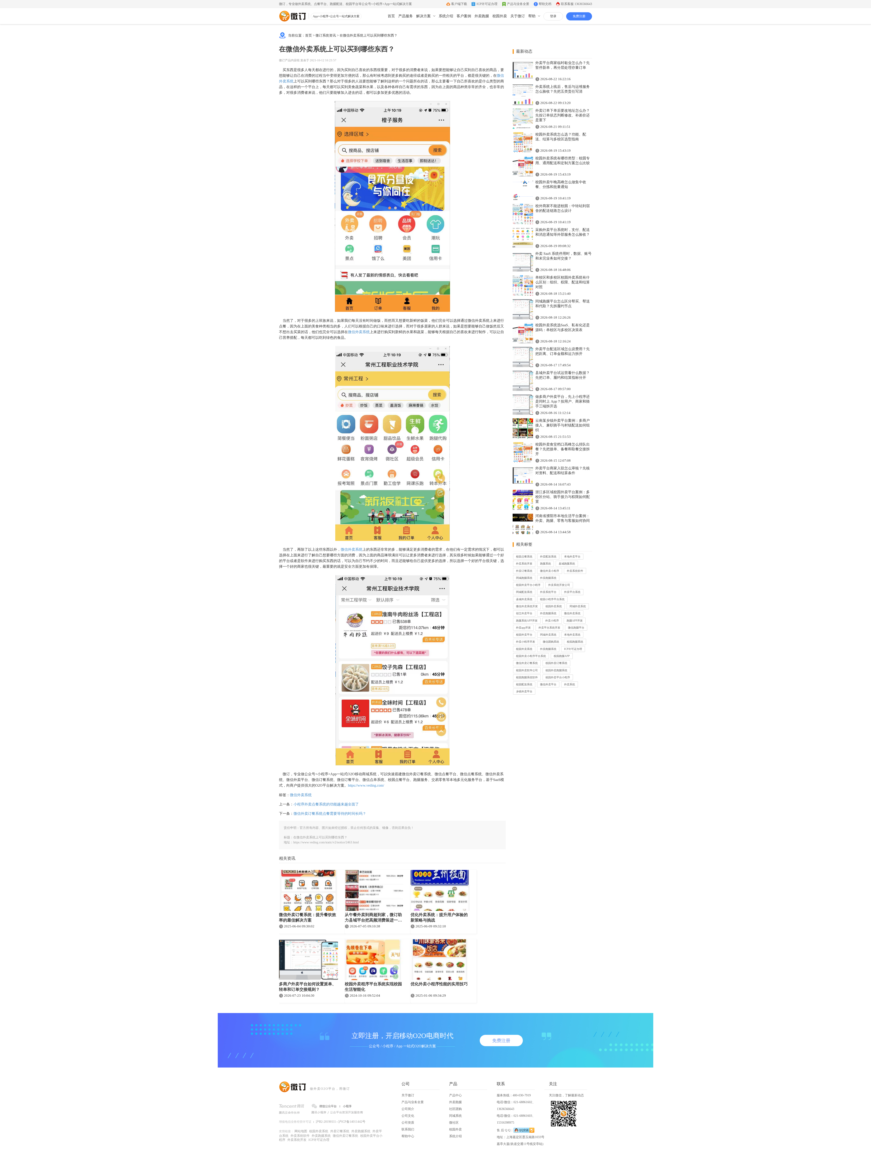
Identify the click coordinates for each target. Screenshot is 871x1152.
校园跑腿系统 (575, 641)
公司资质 (407, 1122)
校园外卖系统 (554, 606)
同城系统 (455, 1115)
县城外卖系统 (524, 599)
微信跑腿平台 (576, 627)
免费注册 (579, 16)
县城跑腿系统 (567, 563)
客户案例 (464, 16)
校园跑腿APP (562, 656)
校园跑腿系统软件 (527, 677)
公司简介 (407, 1109)
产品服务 (405, 16)
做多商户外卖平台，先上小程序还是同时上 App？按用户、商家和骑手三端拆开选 (562, 401)
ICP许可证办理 (487, 4)
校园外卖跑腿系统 (556, 670)
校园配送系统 (524, 684)
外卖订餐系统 (524, 570)
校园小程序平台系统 (552, 599)
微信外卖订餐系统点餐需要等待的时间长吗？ (330, 813)
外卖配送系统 (548, 556)
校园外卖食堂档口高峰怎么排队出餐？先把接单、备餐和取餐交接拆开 (562, 449)
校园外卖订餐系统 (556, 663)
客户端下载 (459, 4)
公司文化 (407, 1115)
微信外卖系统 (359, 332)
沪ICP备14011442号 (351, 1121)
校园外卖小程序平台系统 (531, 656)
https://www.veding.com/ (366, 785)
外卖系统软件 (575, 570)
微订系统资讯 (326, 35)
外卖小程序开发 (525, 641)
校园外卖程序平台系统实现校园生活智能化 (373, 987)
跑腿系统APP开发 (527, 620)
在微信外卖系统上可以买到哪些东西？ (368, 35)
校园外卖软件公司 (527, 670)
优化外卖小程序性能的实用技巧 (439, 984)
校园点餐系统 (524, 556)
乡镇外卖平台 (524, 691)
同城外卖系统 (578, 606)
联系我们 (407, 1129)
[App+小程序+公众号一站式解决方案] (292, 16)
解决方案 (423, 16)
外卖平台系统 (572, 592)
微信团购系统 (551, 641)
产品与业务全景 (518, 4)
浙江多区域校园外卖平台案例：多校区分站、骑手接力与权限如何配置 (562, 496)
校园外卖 (499, 16)
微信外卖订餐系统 (527, 663)
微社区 (454, 1122)
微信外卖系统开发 (527, 606)
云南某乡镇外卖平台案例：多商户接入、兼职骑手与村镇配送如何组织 (562, 425)
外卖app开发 (523, 627)
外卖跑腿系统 (548, 578)
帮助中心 (407, 1136)
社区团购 (455, 1109)
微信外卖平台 (548, 684)
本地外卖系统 (572, 634)
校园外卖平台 (524, 634)
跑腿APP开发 (575, 620)
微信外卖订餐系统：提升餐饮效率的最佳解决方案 (307, 917)
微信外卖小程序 (549, 570)
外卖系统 (569, 684)
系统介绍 (446, 16)
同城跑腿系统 (524, 578)
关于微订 (517, 16)
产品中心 (455, 1095)
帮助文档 (545, 4)
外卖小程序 (552, 620)
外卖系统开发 (524, 563)
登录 (553, 16)
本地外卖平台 (572, 556)
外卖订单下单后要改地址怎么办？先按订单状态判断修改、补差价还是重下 (562, 115)
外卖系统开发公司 (559, 585)
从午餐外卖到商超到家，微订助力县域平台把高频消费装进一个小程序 (373, 917)
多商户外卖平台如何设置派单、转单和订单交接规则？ (307, 987)
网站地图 (300, 1131)
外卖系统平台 (548, 592)
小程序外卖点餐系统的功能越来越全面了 (326, 804)
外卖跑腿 (482, 16)
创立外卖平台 (524, 613)
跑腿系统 (545, 563)
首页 (391, 16)
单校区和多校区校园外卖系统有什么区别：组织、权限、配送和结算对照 (562, 282)
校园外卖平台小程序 (528, 585)
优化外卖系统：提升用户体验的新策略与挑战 (439, 917)
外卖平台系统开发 (549, 627)
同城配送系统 (524, 592)
